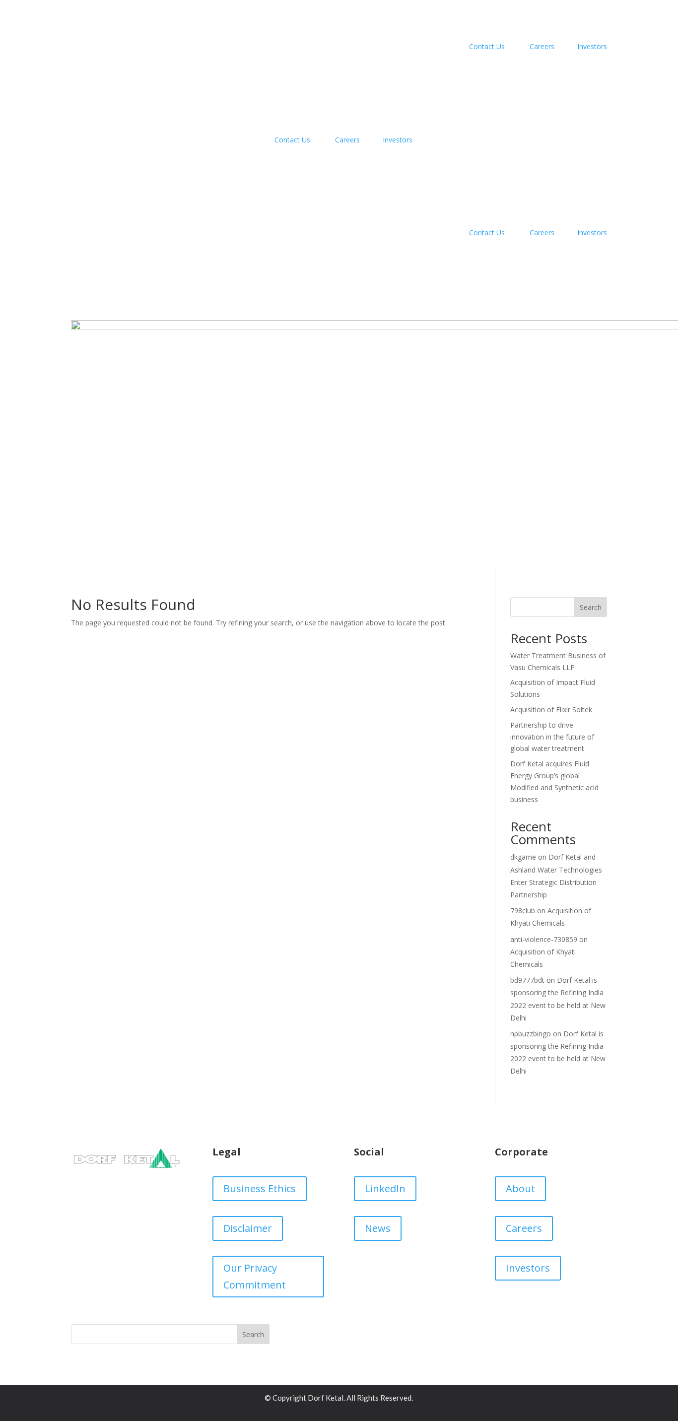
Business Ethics (259, 1188)
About (520, 1188)
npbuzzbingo (530, 1033)
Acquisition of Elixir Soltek (551, 709)
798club (522, 910)
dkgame (523, 857)
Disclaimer (247, 1228)
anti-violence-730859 (543, 939)
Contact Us (486, 46)
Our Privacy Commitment (254, 1276)
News (378, 1228)
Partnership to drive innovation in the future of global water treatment (552, 736)
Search (591, 607)
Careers (543, 46)
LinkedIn (385, 1188)
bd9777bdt (527, 980)
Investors (590, 46)
